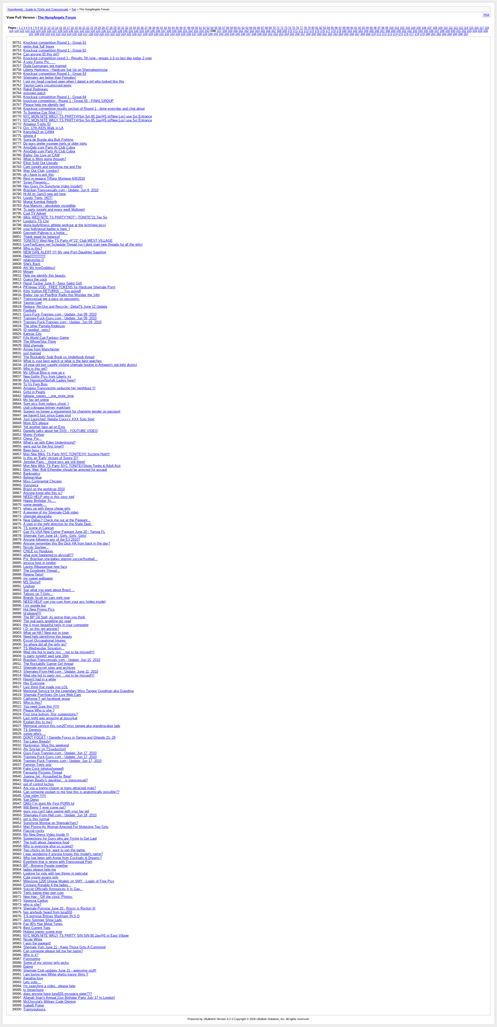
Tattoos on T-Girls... (38, 594)
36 (142, 27)
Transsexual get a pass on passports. (51, 299)
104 (413, 27)
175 (317, 30)
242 (221, 33)
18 (72, 27)
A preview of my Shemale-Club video (50, 512)
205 (480, 30)
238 (199, 33)
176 (322, 30)
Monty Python (33, 435)
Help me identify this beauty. (44, 275)
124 (38, 30)
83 (324, 27)
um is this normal (36, 819)
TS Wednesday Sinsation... (43, 648)
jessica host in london (39, 563)
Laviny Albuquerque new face (45, 567)
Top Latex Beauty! (37, 741)
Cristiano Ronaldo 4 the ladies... (47, 885)
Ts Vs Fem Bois (35, 384)
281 (433, 33)
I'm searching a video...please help (49, 986)
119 (11, 30)
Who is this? (32, 248)
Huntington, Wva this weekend (46, 745)
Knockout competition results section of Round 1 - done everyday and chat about (84, 109)
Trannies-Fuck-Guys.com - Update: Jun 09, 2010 (60, 318)
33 (130, 27)
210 (47, 33)
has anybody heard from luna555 (47, 912)
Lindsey (29, 586)
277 (411, 33)
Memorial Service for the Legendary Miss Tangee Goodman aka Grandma (78, 691)
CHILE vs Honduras (38, 551)
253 (281, 33)
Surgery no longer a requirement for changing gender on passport (71, 411)
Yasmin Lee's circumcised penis (47, 85)
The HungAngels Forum (57, 17)
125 (43, 30)
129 (65, 30)
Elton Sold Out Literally (40, 163)
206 (485, 30)
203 (469, 30)
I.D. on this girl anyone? (41, 629)
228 (145, 33)
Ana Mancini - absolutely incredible (49, 206)
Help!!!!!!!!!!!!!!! (34, 256)
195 (425, 30)
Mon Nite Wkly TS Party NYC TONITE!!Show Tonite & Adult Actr (72, 466)
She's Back (31, 264)
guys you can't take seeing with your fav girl (56, 811)
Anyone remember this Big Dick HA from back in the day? (66, 543)
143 (141, 30)
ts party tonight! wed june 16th (46, 656)
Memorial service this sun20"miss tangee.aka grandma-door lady (71, 726)
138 (114, 30)
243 (226, 33)
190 (398, 30)
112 (456, 27)
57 (223, 27)
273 (390, 33)
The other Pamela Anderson (44, 326)
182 (355, 30)
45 (177, 27)
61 (239, 27)
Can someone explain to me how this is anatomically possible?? (71, 792)
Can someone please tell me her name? (53, 951)
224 (123, 33)
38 (149, 27)
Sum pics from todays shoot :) (46, 404)
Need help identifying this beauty (47, 637)
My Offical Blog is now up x (44, 373)
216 (80, 33)
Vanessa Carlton (35, 901)
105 (418, 27)
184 (366, 30)
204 (474, 30)
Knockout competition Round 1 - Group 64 (54, 97)
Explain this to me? (37, 722)
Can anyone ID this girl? (41, 54)
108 (435, 27)
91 (355, 27)
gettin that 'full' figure (38, 46)
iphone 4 (29, 136)
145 (152, 30)
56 (219, 27)
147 (163, 30)
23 (91, 27)
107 (429, 27)
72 (281, 27)
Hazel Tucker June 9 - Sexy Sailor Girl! (52, 283)
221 (107, 33)
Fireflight (29, 310)
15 (60, 27)
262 (330, 33)
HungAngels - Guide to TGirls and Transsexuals (38, 9)
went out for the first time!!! (43, 446)
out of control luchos (38, 784)
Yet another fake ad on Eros (44, 427)
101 (396, 27)
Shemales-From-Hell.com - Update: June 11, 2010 (60, 671)
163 (252, 30)
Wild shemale (33, 345)
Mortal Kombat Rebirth (40, 202)
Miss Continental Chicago (42, 481)
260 (319, 33)
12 (48, 27)
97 (379, 27)
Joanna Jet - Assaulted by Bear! (47, 776)
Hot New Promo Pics (39, 609)
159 (230, 30)
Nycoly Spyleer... (36, 547)
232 (167, 33)
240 (210, 33)
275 (400, 33)
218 (91, 33)
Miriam (28, 272)
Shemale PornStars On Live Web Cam (52, 695)
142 (136, 30)
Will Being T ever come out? (44, 807)
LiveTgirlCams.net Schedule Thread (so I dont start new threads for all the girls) (82, 244)
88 (344, 27)
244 (232, 33)
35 (138, 27)
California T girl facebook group (46, 699)
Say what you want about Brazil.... (49, 590)
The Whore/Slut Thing (39, 341)
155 (206, 30)
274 (395, 33)
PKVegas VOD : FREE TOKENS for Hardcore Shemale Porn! (69, 287)
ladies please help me (39, 869)
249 (259, 33)
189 (393, 30)
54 (212, 27)
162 (246, 30)
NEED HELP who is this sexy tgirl (48, 497)
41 (161, 27)
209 (42, 33)
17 (68, 27)
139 (120, 30)
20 (80, 27)
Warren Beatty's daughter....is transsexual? (55, 780)
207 (31, 33)
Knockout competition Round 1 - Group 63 (54, 74)
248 (254, 33)
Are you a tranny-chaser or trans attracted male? (59, 788)
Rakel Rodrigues (35, 89)
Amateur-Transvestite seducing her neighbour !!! (59, 388)
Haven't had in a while (39, 679)
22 (87, 27)
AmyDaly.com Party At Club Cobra (49, 147)
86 (336, 27)
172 (300, 30)
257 (303, 33)
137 (109, 30)
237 (194, 33)
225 (129, 33)
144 (147, 30)
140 (125, 30)
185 (371, 30)
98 (382, 27)
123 (33, 30)
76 (297, 27)
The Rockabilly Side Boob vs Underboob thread (58, 357)
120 (16, 30)
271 (379, 33)
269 (368, 33)
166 (268, 30)
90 (351, 27)
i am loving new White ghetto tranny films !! (55, 974)
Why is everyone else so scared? (48, 846)
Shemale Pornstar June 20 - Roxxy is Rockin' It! (59, 908)
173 (306, 30)
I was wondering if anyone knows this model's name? (63, 854)
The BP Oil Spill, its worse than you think (54, 617)
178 (333, 30)
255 (292, 33)
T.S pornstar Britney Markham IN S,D (51, 916)
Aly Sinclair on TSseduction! (44, 749)
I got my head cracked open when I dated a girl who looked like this (73, 81)
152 (190, 30)
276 (406, 33)
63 (246, 27)
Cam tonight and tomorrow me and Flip (52, 167)
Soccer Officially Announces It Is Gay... (53, 889)
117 (481, 27)
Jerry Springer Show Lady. (43, 920)
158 (224, 30)
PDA (486, 14)
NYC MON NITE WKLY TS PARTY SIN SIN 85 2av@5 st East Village (76, 935)
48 (188, 27)
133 (87, 30)
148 (168, 30)
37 (146, 27)
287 (466, 33)
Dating (28, 967)
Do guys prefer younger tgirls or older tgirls (55, 143)
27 (107, 27)
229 (150, 33)
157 (219, 30)
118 (487, 27)
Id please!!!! (32, 613)
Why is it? (30, 955)
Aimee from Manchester (41, 349)
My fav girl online (36, 400)
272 (384, 33)
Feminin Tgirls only (37, 765)
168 (279, 30)
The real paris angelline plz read (47, 621)
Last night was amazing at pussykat (50, 718)
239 (205, 33)
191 (404, 30)
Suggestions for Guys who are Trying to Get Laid (60, 838)
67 (262, 27)
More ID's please (35, 423)
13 (52, 27)
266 (351, 33)
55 (215, 27)
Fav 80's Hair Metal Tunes (43, 924)
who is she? (32, 904)
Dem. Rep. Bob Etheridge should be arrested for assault (65, 470)
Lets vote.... (32, 982)
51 (200, 27)
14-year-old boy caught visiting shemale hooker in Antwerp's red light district (80, 365)
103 (407, 27)
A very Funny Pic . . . (39, 62)
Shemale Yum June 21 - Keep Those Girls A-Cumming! (64, 947)
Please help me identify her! (44, 105)
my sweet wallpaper (38, 578)
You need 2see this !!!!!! (41, 706)
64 (250, 27)
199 (447, 30)
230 (156, 33)
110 (445, 27)
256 (297, 33)
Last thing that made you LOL (45, 687)
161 (241, 30)
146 (158, 30)
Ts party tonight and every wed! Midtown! (54, 209)
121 (22, 30)
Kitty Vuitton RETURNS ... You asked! (52, 291)
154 (201, 30)
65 (254, 27)
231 (161, 33)
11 (45, 27)
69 (270, 27)
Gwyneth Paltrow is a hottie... (45, 233)
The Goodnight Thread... (41, 571)
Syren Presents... (36, 182)
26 (103, 27)
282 (438, 33)
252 (275, 33)
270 (373, 33)
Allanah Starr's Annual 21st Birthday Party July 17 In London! (69, 998)
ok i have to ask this (38, 175)
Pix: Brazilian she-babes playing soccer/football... (60, 559)
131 (76, 30)
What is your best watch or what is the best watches (62, 361)
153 (196, 30)
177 (328, 30)
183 (360, 30)
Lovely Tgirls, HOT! (38, 198)
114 (466, 27)
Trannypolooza (34, 1009)
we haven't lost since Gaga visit (47, 415)
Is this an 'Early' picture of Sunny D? (50, 458)
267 (357, 33)
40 (157, 27)
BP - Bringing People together (45, 866)
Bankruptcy (31, 473)
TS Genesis (32, 730)
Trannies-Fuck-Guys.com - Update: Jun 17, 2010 (60, 757)
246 (243, 33)
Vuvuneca (30, 485)
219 (96, 33)
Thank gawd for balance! (41, 237)
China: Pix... (32, 439)
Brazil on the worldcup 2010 (44, 489)
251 (270, 33)
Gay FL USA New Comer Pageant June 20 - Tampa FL (64, 532)
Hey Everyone (34, 683)
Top (73, 9)
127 (54, 30)
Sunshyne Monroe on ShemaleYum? (50, 823)
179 (339, 30)
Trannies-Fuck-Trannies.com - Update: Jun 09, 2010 (62, 322)
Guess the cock (35, 279)
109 (440, 27)
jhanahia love (33, 978)
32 (126, 27)
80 (313, 27)
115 (471, 27)
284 (449, 33)
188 (387, 30)
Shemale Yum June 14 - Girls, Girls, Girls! (54, 536)
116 (476, 27)
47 (184, 27)
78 (305, 27)
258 (308, 33)
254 (286, 33)
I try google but (34, 605)
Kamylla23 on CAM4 (38, 132)
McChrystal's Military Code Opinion (49, 1001)
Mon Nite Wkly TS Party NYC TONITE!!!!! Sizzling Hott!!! (66, 454)
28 (111, 27)
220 (101, 33)
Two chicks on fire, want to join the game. (54, 850)
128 (60, 30)
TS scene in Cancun (38, 528)
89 (347, 27)
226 (134, 33)
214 (69, 33)
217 (85, 33)
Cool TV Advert (34, 213)
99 (386, 27)
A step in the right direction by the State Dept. (57, 524)
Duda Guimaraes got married (44, 66)
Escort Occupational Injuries (44, 640)
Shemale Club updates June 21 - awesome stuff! (59, 970)
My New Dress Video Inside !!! (46, 835)
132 (81, 30)
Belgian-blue (32, 477)
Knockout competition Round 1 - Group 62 (54, 50)
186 (377, 30)
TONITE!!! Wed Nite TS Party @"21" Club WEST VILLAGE (68, 241)
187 (382, 30)
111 (451, 27)
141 (130, 30)
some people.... (35, 505)
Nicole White (32, 939)
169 (284, 30)
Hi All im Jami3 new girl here (44, 194)
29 (114, 27)
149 (174, 30)
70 (274, 27)
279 (422, 33)
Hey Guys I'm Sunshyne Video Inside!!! (53, 186)
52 (204, 27)
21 (83, 27)
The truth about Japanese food (46, 842)
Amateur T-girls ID (36, 124)
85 (332, 27)
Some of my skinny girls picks (46, 963)
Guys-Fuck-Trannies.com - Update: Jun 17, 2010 (60, 753)
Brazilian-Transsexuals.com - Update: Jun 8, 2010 (60, 190)
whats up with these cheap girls (46, 508)
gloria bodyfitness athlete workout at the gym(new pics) (64, 225)
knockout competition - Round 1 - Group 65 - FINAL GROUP (68, 101)
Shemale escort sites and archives (49, 668)
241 (216, 33)
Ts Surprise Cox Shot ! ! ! (42, 112)
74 (289, 27)
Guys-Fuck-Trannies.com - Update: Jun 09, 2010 (60, 314)
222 (112, 33)
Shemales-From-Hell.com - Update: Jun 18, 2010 (60, 815)
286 (460, 33)
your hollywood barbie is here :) (46, 229)
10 (41, 27)
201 (458, 30)
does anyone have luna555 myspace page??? (57, 994)
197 (436, 30)
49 (192, 27)
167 (273, 30)
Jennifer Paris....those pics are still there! (54, 462)
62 (243, 27)
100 (391, 27)
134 (92, 30)
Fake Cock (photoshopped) (43, 769)
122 (27, 30)
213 (63, 33)
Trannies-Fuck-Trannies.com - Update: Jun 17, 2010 (62, 761)
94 (367, 27)
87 (340, 27)
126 (49, 30)
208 (36, 33)
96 (375, 27)
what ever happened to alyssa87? (48, 555)
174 (311, 30)
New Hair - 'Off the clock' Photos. (48, 897)
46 (180, 27)
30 (118, 27)
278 (417, 33)
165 (262, 30)
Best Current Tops (36, 928)
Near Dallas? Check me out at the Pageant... (57, 520)
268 (362, 33)
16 (64, 27)
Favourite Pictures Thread (42, 772)
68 (266, 27)
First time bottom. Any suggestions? (50, 714)
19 (76, 27)
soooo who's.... (34, 734)
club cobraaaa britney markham (46, 407)
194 (420, 30)
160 (235, 30)
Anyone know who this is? (42, 493)
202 (464, 30)
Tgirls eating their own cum (43, 893)
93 (363, 27)
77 (301, 27)
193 (415, 30)
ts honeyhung (33, 990)
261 (324, 33)
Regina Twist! (33, 574)
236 (188, 33)
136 (103, 30)
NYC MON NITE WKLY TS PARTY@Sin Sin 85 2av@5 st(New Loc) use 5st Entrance (87, 116)
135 (98, 30)
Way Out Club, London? (41, 171)
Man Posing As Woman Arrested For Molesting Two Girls (65, 827)
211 (53, 33)
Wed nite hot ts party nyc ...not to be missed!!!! (58, 652)
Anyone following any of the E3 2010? (51, 539)
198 (442, 30)
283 (444, 33)
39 (153, 27)
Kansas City (32, 334)
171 (295, 30)
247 (248, 33)
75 (293, 27)
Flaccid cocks (33, 831)
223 (118, 33)
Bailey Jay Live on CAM (41, 155)
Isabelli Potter (33, 1005)
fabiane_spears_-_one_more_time (48, 396)
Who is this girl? (35, 369)
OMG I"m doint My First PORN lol (48, 803)
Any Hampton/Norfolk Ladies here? (49, 380)
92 (359, 27)
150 (179, 30)
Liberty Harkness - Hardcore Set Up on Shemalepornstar (65, 70)
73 (285, 27)
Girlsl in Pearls (34, 392)
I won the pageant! (37, 943)
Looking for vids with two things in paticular (55, 873)
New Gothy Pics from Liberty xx (47, 376)
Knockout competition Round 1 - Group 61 (54, 43)
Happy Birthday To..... (39, 501)
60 (235, 27)
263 (335, 33)
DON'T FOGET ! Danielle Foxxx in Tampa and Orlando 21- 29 (69, 737)
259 (313, 33)
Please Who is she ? (38, 710)
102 (402, 27)
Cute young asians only (41, 877)
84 (328, 27)
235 (183, 33)
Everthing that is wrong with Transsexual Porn (57, 862)
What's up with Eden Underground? (49, 442)
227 (139, 33)
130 (71, 30)
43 (169, 27)
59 (231, 27)
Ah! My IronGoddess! (39, 268)
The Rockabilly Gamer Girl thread (48, 664)
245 (237, 33)
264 (341, 33)
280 (428, 33)
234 (178, 33)
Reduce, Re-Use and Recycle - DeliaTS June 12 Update (65, 307)
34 (134, 27)
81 (316, 27)
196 (431, 30)
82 (320, 27)
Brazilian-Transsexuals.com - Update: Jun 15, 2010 (61, 660)
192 (409, 30)
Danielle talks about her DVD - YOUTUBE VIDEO (60, 431)
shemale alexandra (37, 516)
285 (455, 33)
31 (122, 27)
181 (349, 30)
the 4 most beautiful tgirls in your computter (56, 625)
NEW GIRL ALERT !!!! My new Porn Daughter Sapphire (64, 252)
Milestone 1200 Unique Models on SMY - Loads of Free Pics (68, 881)
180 (344, 30)
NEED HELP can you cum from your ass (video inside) (64, 602)
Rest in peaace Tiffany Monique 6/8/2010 (54, 178)
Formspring (31, 959)
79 (309, 27)
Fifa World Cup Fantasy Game (46, 338)
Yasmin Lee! (32, 303)
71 (278, 27)
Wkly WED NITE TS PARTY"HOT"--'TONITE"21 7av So (65, 217)
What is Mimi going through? (44, 159)
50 (196, 27)
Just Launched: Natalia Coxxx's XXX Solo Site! (58, 419)
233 (172, 33)
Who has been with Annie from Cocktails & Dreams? (62, 858)
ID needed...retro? (36, 330)
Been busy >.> (34, 450)
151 (185, 30)
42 (165, 27)
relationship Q (33, 260)
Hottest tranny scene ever (42, 932)
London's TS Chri (36, 221)
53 (208, 27)
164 (257, 30)
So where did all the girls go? (45, 644)
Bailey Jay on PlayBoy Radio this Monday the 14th (61, 295)
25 (99, 27)
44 (173, 27)
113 (461, 27)
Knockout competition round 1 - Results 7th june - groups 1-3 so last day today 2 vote (87, 58)
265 (346, 33)
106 (424, 27)
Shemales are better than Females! (49, 77)
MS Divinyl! (32, 582)
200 (453, 30)
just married (32, 353)
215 (74, 33)
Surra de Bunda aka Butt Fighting (48, 140)
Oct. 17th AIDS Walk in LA (43, 128)
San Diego (31, 800)
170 (290, 30)
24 (95, 27)
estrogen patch (34, 93)
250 (264, 33)
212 (58, 33)
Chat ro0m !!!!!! (34, 796)
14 (56, 27)
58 (227, 27)
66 (258, 27)
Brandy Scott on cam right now (46, 598)
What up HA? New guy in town (46, 633)
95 (371, 27)
